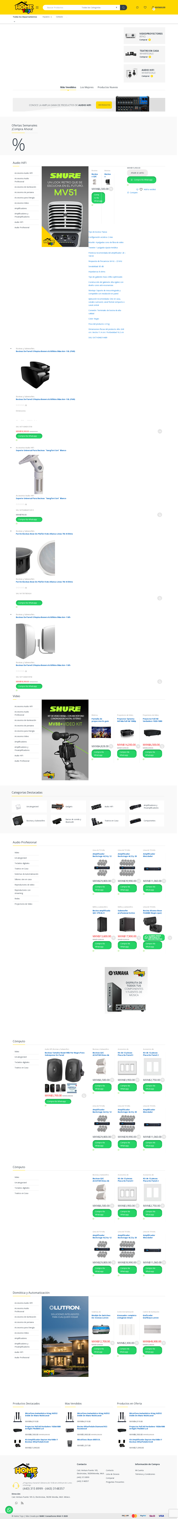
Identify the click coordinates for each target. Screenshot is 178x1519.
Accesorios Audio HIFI (24, 173)
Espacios (46, 17)
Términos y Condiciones (145, 1474)
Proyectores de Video (125, 715)
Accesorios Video (22, 203)
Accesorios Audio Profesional (22, 180)
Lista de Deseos (112, 1474)
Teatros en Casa (21, 868)
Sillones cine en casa (23, 879)
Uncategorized (21, 858)
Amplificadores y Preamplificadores (22, 215)
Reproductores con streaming (22, 891)
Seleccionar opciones (159, 515)
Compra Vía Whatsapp (98, 197)
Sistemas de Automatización (26, 874)
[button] (9, 1510)
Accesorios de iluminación (25, 187)
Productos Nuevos (108, 87)
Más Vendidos (68, 87)
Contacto (59, 17)
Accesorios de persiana (24, 192)
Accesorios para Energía (25, 197)
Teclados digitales (22, 863)
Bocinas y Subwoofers (25, 348)
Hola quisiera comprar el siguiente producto (147, 185)
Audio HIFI (19, 222)
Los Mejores (86, 87)
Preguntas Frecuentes (115, 1482)
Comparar (110, 1478)
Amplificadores (21, 208)
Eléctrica (95, 715)
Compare (134, 192)
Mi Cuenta (139, 1470)
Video (17, 852)
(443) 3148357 (83, 1481)
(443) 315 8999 (83, 1477)
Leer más (159, 431)
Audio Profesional (22, 227)
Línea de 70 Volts (99, 850)
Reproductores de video (24, 884)
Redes (17, 898)
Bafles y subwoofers (100, 907)
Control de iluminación (125, 1312)
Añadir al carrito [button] (137, 173)
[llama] (155, 937)
